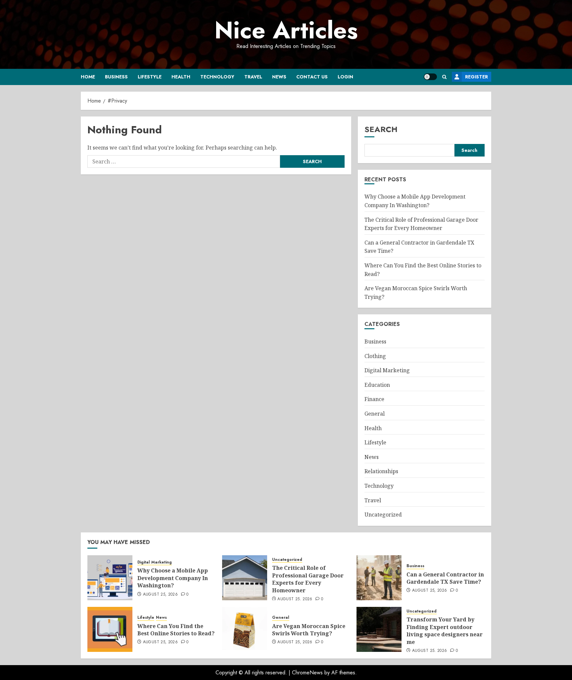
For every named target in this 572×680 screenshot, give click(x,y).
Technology (217, 76)
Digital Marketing (387, 370)
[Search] (444, 76)
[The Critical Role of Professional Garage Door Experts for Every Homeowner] (244, 577)
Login (345, 76)
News (279, 76)
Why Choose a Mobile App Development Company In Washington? (172, 578)
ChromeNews (307, 672)
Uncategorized (383, 514)
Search (381, 129)
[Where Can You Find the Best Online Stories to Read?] (109, 629)
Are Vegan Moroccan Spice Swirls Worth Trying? (308, 629)
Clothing (375, 356)
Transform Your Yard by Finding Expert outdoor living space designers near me (444, 630)
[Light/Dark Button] (430, 76)
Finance (374, 399)
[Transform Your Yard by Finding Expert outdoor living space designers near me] (379, 629)
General (374, 413)
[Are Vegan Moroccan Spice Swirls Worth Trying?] (244, 629)
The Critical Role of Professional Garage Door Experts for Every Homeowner (308, 579)
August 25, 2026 (160, 594)
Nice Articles (286, 30)
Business (116, 76)
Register (476, 76)
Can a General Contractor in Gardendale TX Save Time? (445, 578)
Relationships (381, 471)
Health (180, 76)
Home (88, 76)
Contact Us (312, 76)
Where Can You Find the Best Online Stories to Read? (176, 629)
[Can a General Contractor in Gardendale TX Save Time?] (379, 577)
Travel (253, 76)
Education (377, 384)
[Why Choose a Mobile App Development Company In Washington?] (109, 577)
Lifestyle (150, 76)
